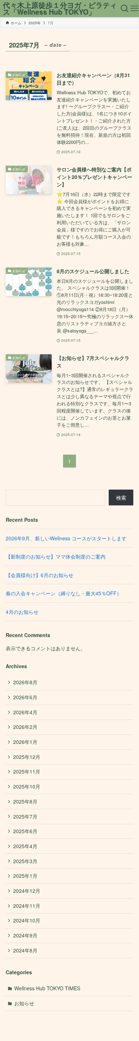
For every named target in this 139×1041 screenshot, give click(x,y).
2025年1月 (25, 875)
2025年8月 (25, 801)
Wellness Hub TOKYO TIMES (47, 988)
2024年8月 (25, 950)
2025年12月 (26, 756)
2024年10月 (26, 920)
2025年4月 (25, 846)
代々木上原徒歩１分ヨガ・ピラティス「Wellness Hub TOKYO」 (60, 9)
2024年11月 (26, 905)
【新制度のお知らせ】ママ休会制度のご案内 (55, 556)
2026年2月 (25, 726)
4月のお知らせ (22, 611)
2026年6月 (25, 697)
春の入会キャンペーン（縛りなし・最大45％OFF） (64, 593)
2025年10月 (26, 786)
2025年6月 (25, 831)
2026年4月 (25, 712)
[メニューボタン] (134, 8)
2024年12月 (26, 890)
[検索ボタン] (125, 8)
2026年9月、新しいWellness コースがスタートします (66, 538)
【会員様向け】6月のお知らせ (39, 575)
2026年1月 (25, 741)
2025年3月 (25, 861)
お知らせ (24, 1003)
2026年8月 (25, 682)
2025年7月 (25, 816)
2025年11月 (26, 771)
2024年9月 (25, 935)
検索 (121, 497)
